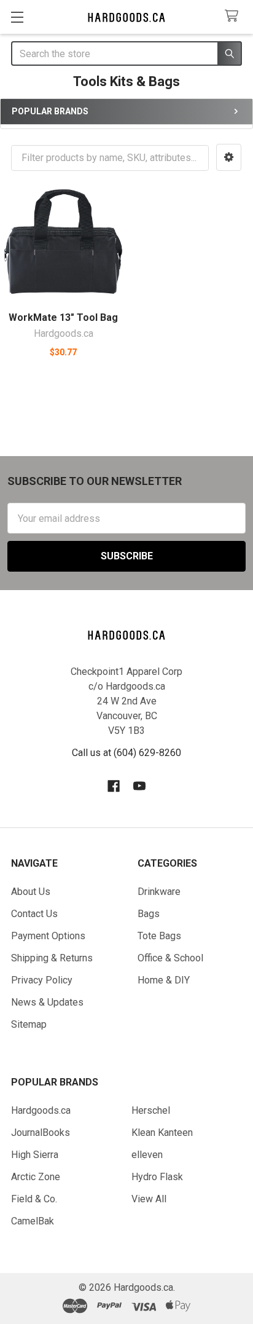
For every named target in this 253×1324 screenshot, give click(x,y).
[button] (228, 157)
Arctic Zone (35, 1177)
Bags (149, 914)
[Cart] (234, 16)
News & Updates (47, 1002)
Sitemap (29, 1024)
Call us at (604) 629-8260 (126, 753)
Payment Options (48, 936)
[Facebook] (114, 786)
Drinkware (159, 891)
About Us (30, 891)
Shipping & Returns (52, 958)
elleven (147, 1154)
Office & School (170, 958)
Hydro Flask (157, 1177)
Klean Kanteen (162, 1132)
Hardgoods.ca (41, 1110)
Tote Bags (159, 936)
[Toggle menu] (17, 17)
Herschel (150, 1110)
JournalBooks (40, 1132)
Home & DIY (164, 980)
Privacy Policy (41, 980)
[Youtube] (139, 786)
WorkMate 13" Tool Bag (63, 317)
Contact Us (34, 914)
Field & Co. (34, 1199)
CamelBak (32, 1221)
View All (148, 1199)
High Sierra (34, 1154)
